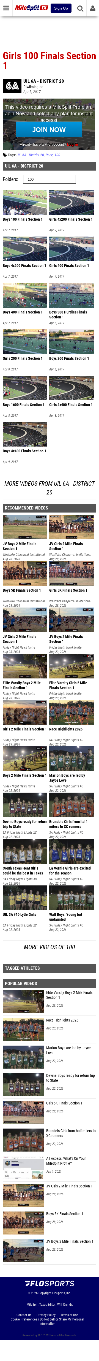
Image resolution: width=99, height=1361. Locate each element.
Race (49, 155)
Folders (10, 179)
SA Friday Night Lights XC (66, 740)
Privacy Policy (46, 1315)
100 (57, 155)
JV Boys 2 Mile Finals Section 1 (70, 1241)
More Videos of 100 (49, 947)
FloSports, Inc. (61, 1293)
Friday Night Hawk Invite (19, 647)
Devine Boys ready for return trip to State (70, 1078)
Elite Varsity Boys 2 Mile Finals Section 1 (69, 995)
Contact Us (23, 1315)
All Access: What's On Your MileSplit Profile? (66, 1161)
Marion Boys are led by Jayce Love (68, 1050)
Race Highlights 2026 (62, 1020)
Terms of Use (69, 1315)
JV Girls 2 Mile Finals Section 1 (69, 1186)
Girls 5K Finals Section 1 (64, 1103)
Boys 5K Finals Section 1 (64, 1214)
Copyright (44, 1293)
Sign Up (61, 8)
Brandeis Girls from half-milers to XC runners (71, 1133)
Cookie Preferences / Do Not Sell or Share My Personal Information (47, 1321)
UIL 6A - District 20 (43, 81)
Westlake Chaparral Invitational (24, 555)
